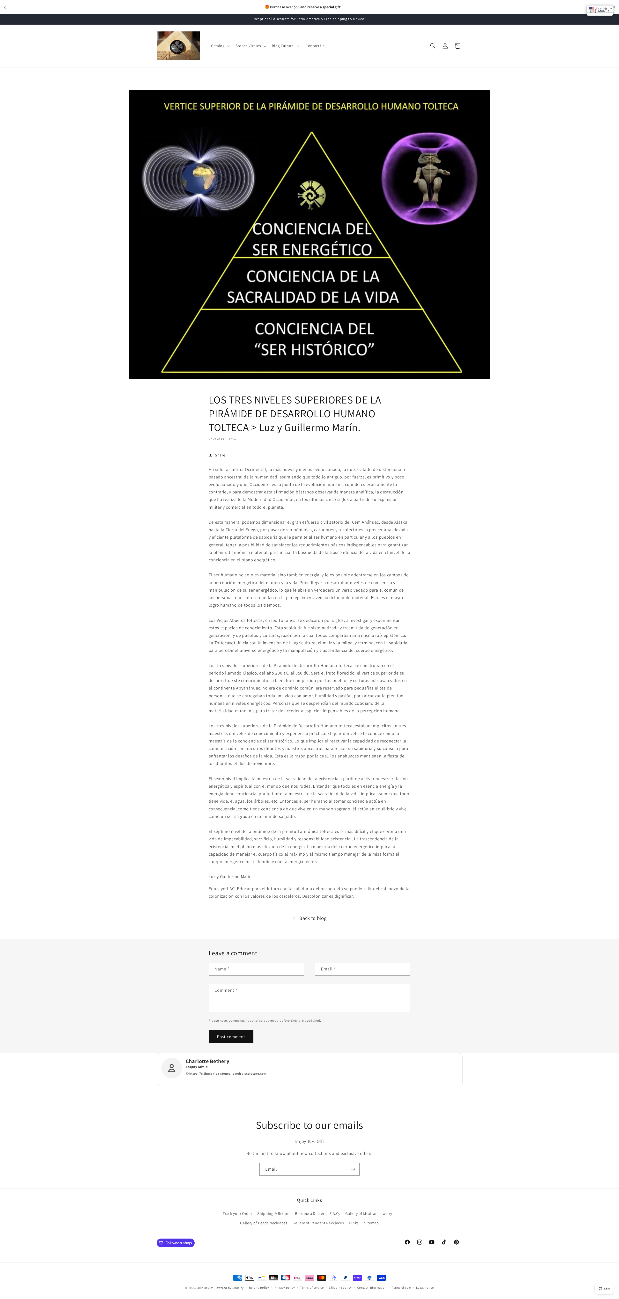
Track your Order (237, 1213)
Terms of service (312, 1287)
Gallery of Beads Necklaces (263, 1223)
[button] (220, 46)
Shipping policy (340, 1287)
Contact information (371, 1287)
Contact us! (335, 7)
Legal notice (425, 1287)
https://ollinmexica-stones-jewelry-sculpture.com (228, 1073)
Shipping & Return (273, 1213)
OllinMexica (205, 1288)
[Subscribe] (353, 1169)
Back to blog (312, 918)
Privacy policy (284, 1287)
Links (354, 1223)
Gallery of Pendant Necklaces (318, 1223)
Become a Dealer (309, 1213)
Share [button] (220, 455)
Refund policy (259, 1287)
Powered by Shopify (229, 1288)
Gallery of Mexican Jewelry (368, 1213)
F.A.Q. (335, 1213)
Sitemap (371, 1223)
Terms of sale (401, 1287)
